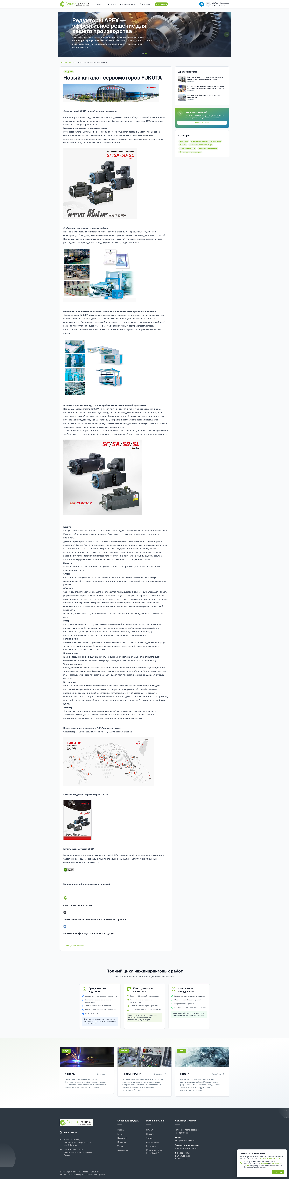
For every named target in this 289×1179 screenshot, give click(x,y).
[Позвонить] (208, 4)
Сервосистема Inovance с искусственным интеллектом (203, 96)
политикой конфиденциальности (270, 1158)
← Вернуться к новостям (74, 945)
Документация (126, 4)
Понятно (278, 1172)
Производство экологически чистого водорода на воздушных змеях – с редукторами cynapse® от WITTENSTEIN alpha (206, 87)
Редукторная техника (187, 148)
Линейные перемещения (208, 148)
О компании (145, 4)
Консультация (161, 4)
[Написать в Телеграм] (201, 4)
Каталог (100, 4)
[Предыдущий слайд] (62, 34)
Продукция (184, 141)
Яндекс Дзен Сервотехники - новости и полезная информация (94, 919)
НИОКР (149, 1130)
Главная (64, 62)
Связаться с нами (202, 123)
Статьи (149, 1138)
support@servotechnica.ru (186, 1148)
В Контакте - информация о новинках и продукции (88, 933)
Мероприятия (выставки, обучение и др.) (206, 141)
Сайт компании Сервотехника (78, 905)
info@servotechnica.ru (220, 3)
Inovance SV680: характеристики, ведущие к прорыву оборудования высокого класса (205, 78)
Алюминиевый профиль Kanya (201, 145)
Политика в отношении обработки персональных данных (82, 1174)
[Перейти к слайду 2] (146, 53)
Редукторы (151, 1146)
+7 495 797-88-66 (218, 5)
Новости (72, 62)
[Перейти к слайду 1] (143, 53)
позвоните (264, 1163)
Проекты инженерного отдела (190, 152)
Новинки (183, 145)
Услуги (111, 4)
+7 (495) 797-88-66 (183, 1133)
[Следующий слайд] (226, 34)
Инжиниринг (123, 1142)
